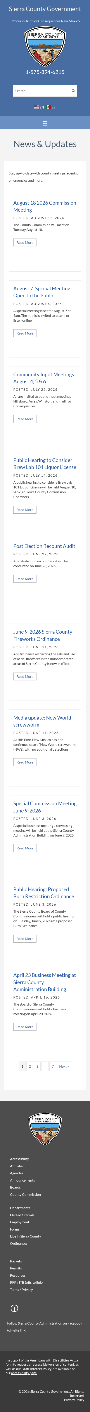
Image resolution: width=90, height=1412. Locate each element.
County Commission (25, 1194)
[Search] (73, 90)
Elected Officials (22, 1215)
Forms (14, 1229)
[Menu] (45, 122)
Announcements (22, 1180)
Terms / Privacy (21, 1289)
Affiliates (17, 1166)
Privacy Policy (74, 1400)
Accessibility (19, 1159)
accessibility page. (24, 1373)
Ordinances (19, 1243)
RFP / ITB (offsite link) (26, 1282)
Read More (26, 242)
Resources (18, 1275)
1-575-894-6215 (45, 72)
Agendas (16, 1173)
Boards (15, 1187)
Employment (19, 1222)
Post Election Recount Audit (44, 546)
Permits (16, 1268)
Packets (16, 1261)
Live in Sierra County (25, 1236)
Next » (64, 1066)
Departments (20, 1208)
